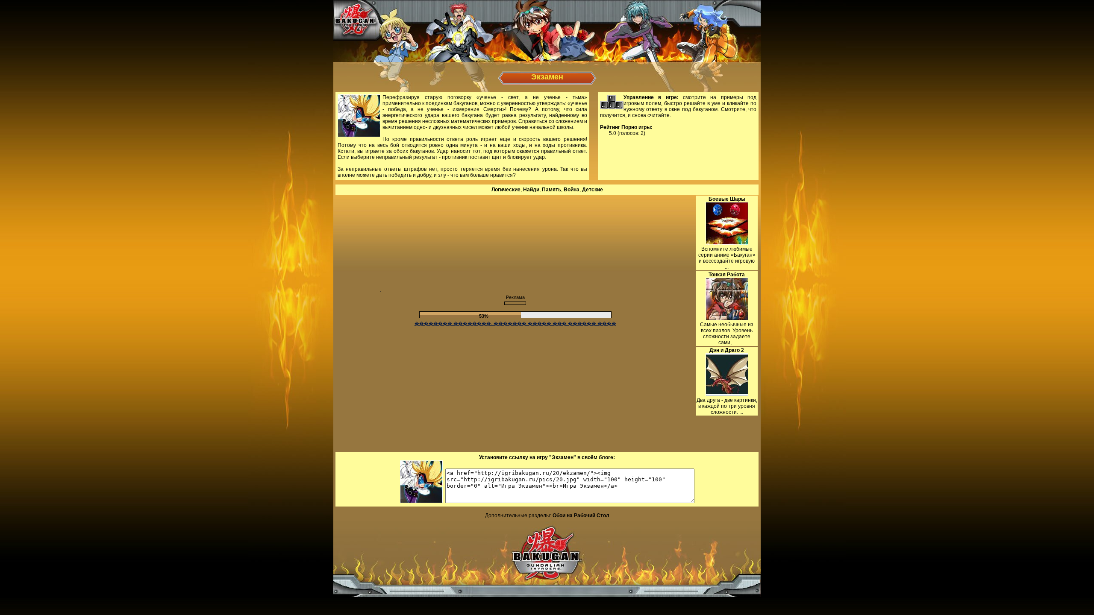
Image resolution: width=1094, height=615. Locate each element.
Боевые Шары (727, 199)
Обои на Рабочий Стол (581, 515)
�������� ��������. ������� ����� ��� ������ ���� (515, 323)
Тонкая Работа (727, 275)
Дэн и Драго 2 (726, 350)
